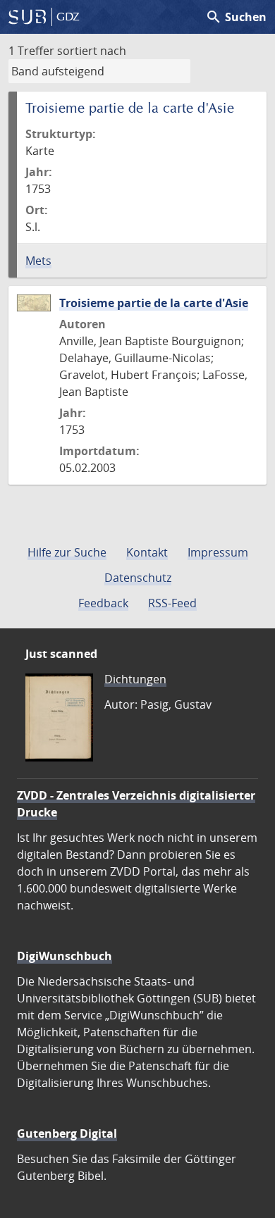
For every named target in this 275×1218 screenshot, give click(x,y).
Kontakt (147, 552)
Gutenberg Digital (67, 1133)
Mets (38, 260)
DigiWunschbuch (64, 956)
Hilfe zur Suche (67, 552)
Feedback (103, 603)
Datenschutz (137, 577)
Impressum (218, 552)
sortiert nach (91, 50)
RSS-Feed (172, 603)
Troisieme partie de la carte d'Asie (153, 303)
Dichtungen (135, 679)
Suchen (236, 16)
